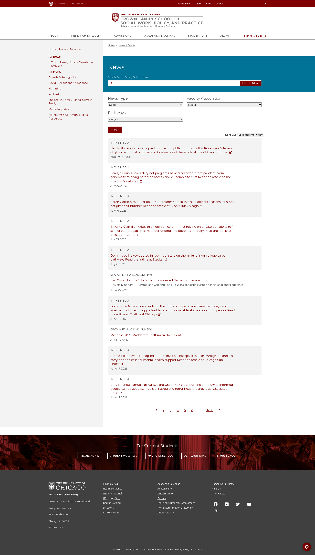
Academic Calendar (169, 483)
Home (111, 45)
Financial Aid (89, 455)
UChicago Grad (195, 455)
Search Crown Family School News (128, 77)
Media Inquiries (59, 109)
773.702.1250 (56, 527)
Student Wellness (123, 455)
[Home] (157, 20)
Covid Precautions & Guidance (68, 83)
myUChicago (226, 455)
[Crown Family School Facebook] (215, 504)
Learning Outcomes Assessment (176, 502)
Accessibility (165, 488)
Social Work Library (223, 483)
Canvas (162, 498)
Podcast (54, 94)
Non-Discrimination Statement (175, 507)
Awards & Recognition (63, 77)
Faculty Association (204, 98)
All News (55, 56)
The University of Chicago (64, 494)
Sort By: (230, 134)
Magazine (55, 88)
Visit (198, 3)
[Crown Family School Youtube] (249, 504)
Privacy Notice (166, 512)
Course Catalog (112, 502)
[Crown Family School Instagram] (215, 511)
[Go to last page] (219, 409)
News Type (118, 98)
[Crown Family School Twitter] (238, 504)
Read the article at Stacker (144, 259)
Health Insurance (112, 488)
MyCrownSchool (160, 455)
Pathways (117, 113)
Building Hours (166, 493)
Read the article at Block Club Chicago (171, 206)
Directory (184, 3)
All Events (55, 71)
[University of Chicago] (67, 486)
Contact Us (218, 493)
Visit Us (216, 488)
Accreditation (111, 512)
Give (208, 3)
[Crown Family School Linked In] (226, 504)
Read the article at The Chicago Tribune (198, 152)
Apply (219, 3)
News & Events (58, 49)
